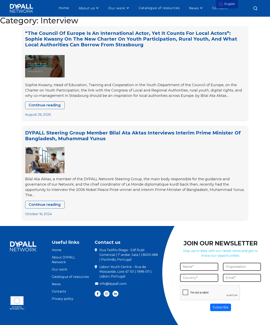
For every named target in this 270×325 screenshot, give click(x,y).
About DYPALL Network (63, 259)
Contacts (59, 291)
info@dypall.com (113, 284)
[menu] (227, 4)
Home (64, 8)
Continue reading (47, 106)
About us (87, 8)
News (194, 8)
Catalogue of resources (159, 8)
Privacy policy (62, 299)
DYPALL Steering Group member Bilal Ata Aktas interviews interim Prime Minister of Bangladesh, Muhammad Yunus (133, 135)
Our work (116, 8)
